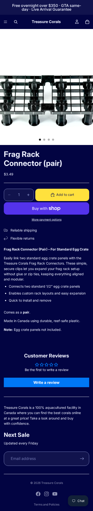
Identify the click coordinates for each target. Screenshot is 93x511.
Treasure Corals (52, 483)
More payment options (47, 219)
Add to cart (65, 195)
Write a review (46, 382)
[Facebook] (38, 494)
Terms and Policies (46, 504)
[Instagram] (46, 494)
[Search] (15, 22)
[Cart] (87, 22)
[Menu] (5, 21)
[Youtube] (55, 494)
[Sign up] (82, 459)
